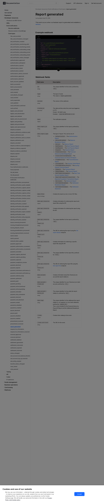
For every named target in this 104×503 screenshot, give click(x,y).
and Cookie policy (14, 500)
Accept (79, 494)
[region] (52, 494)
